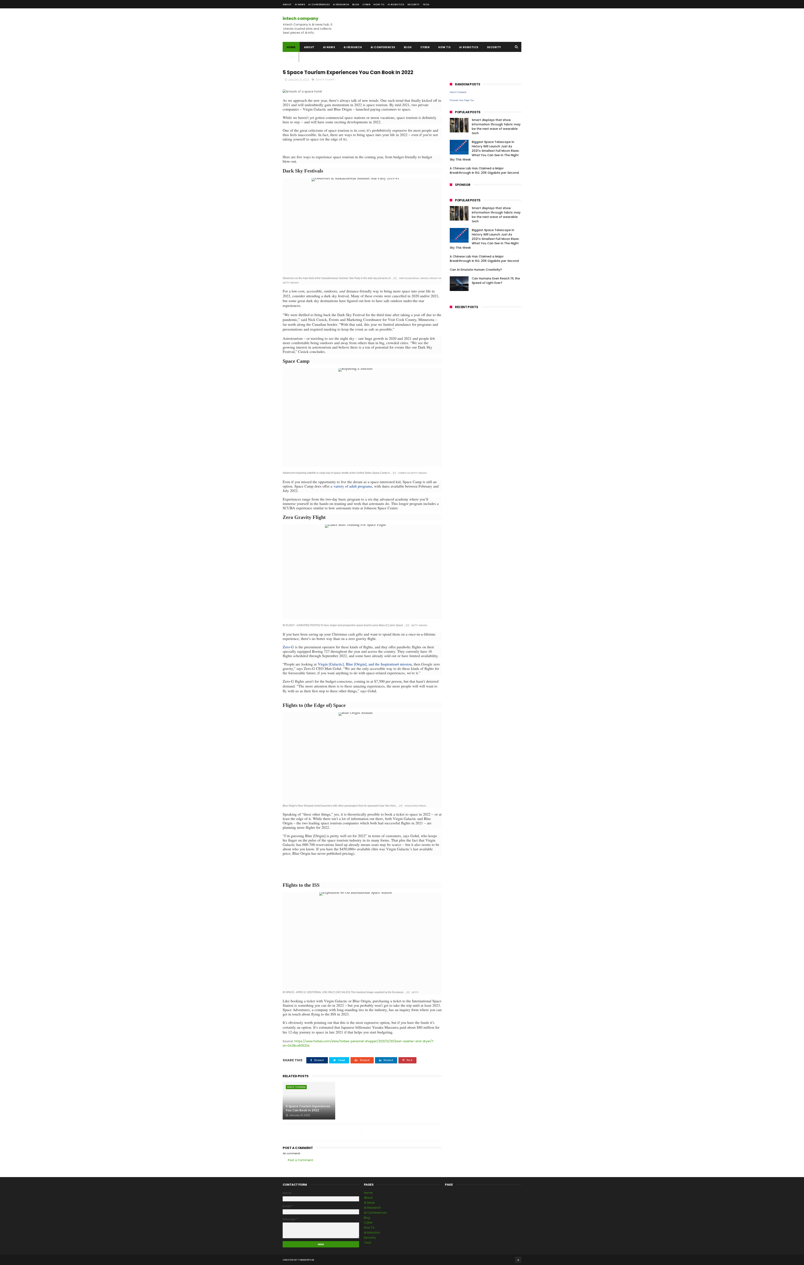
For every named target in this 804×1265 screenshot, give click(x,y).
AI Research (341, 4)
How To (379, 4)
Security (413, 4)
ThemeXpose (306, 1259)
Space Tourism (325, 79)
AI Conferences (319, 4)
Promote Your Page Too (462, 100)
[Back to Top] (518, 1260)
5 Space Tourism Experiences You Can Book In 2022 (308, 1108)
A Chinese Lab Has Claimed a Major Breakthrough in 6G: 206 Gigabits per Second (484, 170)
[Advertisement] (470, 25)
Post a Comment (300, 1160)
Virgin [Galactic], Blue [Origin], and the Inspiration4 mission (365, 664)
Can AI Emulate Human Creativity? (476, 270)
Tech (426, 4)
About (287, 4)
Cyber (366, 4)
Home (291, 47)
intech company (300, 18)
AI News (300, 4)
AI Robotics (396, 4)
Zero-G (288, 646)
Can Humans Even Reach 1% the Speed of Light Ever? (496, 280)
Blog (355, 4)
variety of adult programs (353, 486)
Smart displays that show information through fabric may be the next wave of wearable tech (496, 126)
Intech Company (458, 92)
